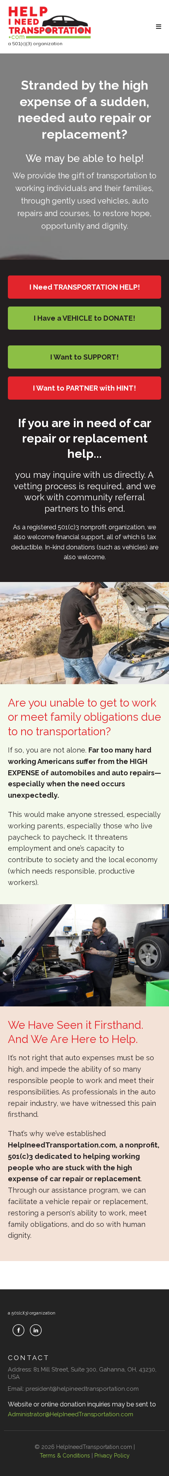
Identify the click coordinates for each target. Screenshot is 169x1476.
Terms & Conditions (65, 1455)
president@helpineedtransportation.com (82, 1388)
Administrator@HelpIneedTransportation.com (70, 1414)
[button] (157, 27)
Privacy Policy (112, 1455)
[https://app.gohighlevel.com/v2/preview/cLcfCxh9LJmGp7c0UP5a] (50, 23)
